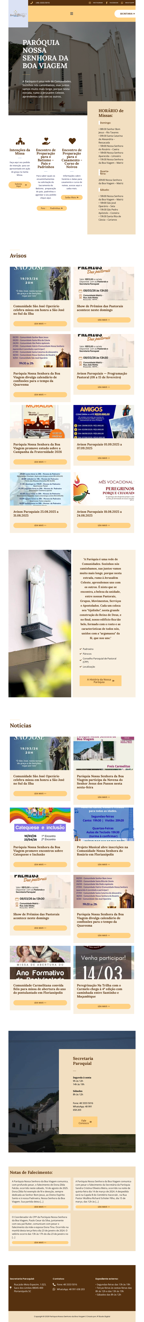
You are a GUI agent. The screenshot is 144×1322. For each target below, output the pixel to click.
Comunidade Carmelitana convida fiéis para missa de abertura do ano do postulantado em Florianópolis (39, 989)
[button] (71, 13)
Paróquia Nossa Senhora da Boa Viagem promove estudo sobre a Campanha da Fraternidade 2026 (37, 448)
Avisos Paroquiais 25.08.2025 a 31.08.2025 (35, 513)
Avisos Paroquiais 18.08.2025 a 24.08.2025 (99, 513)
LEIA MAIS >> (40, 323)
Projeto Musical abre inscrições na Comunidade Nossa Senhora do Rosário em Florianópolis (102, 850)
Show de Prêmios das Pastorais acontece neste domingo (100, 308)
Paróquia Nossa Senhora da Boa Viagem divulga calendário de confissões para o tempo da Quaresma (36, 378)
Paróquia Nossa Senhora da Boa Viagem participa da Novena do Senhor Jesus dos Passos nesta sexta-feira (100, 781)
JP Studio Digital (103, 1316)
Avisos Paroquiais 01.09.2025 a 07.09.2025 (99, 446)
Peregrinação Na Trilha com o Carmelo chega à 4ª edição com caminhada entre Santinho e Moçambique (99, 990)
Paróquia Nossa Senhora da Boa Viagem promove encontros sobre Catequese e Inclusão (38, 850)
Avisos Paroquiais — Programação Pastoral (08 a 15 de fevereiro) (102, 375)
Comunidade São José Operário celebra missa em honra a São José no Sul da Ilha (38, 310)
